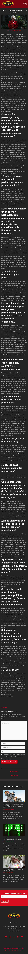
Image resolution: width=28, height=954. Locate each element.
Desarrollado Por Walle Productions (14, 950)
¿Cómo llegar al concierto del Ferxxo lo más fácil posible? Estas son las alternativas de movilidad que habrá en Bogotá (13, 806)
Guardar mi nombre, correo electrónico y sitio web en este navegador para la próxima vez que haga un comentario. (13, 756)
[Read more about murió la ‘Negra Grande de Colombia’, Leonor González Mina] (14, 861)
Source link (4, 707)
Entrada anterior (14, 771)
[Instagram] (10, 937)
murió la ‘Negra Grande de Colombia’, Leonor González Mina (13, 870)
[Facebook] (6, 937)
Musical (19, 30)
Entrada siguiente (14, 775)
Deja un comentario (11, 30)
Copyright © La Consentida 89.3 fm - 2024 (14, 948)
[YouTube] (22, 937)
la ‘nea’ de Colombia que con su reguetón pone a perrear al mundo (12, 838)
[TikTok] (18, 937)
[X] (14, 937)
